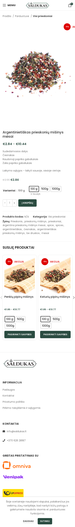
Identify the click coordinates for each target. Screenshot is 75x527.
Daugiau (28, 521)
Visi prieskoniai (42, 16)
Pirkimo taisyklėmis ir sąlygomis (21, 408)
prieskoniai (54, 221)
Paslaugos (9, 389)
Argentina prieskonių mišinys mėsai (24, 225)
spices (59, 225)
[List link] (37, 431)
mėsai (45, 233)
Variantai (9, 190)
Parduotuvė (22, 16)
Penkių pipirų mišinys (18, 297)
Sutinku (45, 521)
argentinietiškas (12, 229)
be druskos (33, 233)
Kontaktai (8, 395)
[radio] (34, 189)
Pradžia (7, 16)
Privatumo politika (13, 402)
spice (50, 225)
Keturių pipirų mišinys (55, 297)
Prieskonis (16, 221)
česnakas (29, 229)
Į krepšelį (27, 203)
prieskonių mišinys (35, 221)
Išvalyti (36, 194)
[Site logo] (37, 5)
